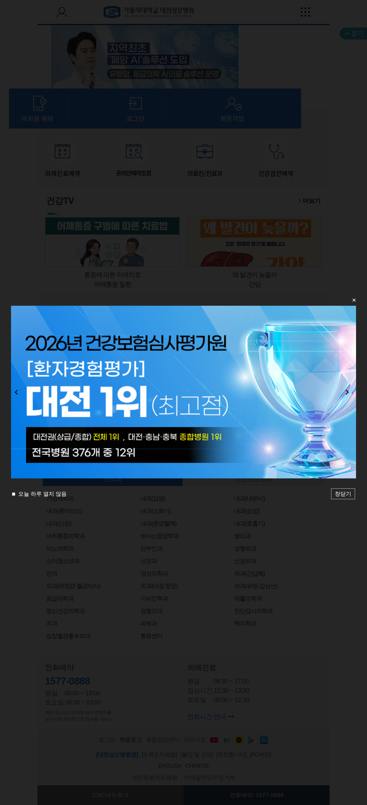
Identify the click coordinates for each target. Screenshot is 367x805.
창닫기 (343, 494)
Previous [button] (17, 392)
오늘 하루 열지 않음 (42, 494)
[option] (183, 392)
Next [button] (349, 392)
